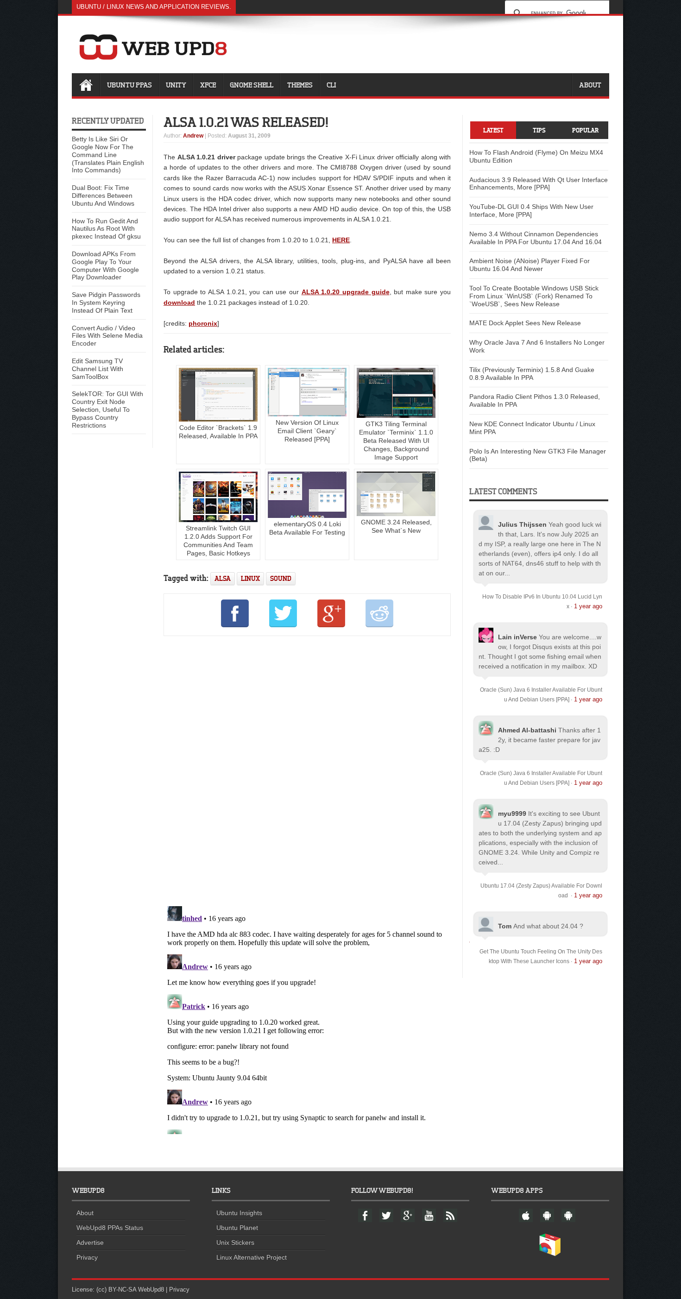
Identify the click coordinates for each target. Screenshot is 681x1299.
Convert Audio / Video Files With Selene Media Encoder (107, 335)
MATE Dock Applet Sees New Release (525, 323)
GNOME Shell (251, 84)
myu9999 (512, 813)
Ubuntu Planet (237, 1227)
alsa (222, 578)
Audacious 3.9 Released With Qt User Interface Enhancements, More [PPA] (538, 183)
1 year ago (588, 606)
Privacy (87, 1257)
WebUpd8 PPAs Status (109, 1227)
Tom (504, 926)
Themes (300, 84)
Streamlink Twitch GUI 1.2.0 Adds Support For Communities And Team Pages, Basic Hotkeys (218, 540)
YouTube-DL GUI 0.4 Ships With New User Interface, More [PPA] (531, 210)
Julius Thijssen (522, 524)
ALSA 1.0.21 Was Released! (246, 122)
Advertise (90, 1242)
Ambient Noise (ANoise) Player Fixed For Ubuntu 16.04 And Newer (529, 264)
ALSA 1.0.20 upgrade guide (346, 292)
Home (86, 84)
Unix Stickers (235, 1242)
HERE (341, 240)
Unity (176, 84)
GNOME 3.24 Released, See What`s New (396, 526)
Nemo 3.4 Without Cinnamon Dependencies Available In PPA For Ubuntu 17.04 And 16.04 (535, 238)
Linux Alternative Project (251, 1257)
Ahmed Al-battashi (527, 730)
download (179, 302)
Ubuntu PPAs (129, 84)
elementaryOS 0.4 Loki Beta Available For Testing (307, 528)
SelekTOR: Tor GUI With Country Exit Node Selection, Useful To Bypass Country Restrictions (107, 409)
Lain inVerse (517, 637)
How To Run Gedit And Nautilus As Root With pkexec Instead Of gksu (106, 228)
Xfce (208, 84)
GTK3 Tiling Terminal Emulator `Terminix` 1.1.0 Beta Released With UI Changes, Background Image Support (396, 440)
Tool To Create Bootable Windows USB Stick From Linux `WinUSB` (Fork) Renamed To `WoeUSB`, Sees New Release (534, 296)
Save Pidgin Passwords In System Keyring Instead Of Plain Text (106, 302)
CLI (331, 84)
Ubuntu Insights (239, 1213)
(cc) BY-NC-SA (116, 1289)
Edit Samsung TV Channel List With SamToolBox (97, 368)
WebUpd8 (151, 1289)
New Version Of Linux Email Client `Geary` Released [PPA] (307, 431)
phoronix (203, 323)
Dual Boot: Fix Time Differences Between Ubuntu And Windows (103, 195)
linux (250, 578)
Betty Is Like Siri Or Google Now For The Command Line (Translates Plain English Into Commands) (108, 154)
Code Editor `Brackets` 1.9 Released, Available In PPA (218, 432)
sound (280, 578)
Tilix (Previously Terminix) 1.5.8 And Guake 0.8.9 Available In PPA (531, 373)
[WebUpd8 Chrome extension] (549, 1254)
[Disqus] (307, 769)
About (590, 84)
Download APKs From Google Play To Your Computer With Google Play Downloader (105, 265)
